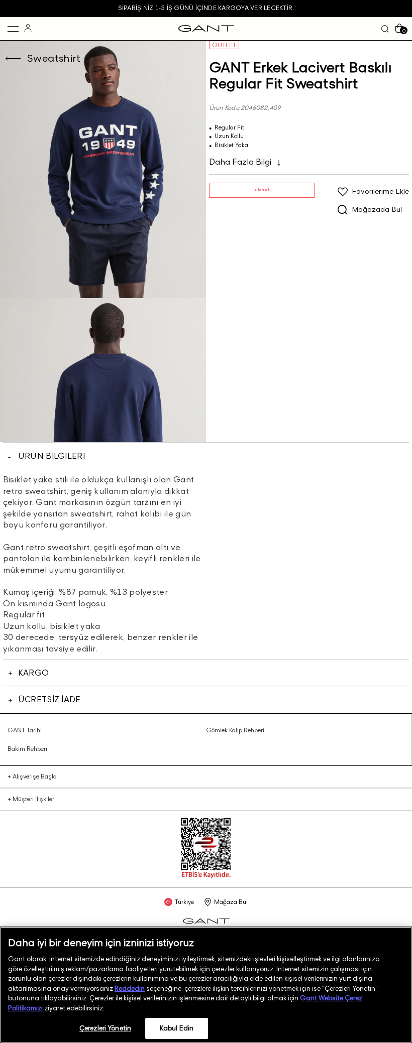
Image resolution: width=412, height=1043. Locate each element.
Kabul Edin (176, 1028)
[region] (206, 985)
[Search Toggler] (385, 29)
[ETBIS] (206, 876)
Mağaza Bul (231, 901)
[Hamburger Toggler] (13, 29)
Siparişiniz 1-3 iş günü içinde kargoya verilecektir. (206, 8)
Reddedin (130, 988)
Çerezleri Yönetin (105, 1028)
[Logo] (206, 28)
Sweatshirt (53, 58)
